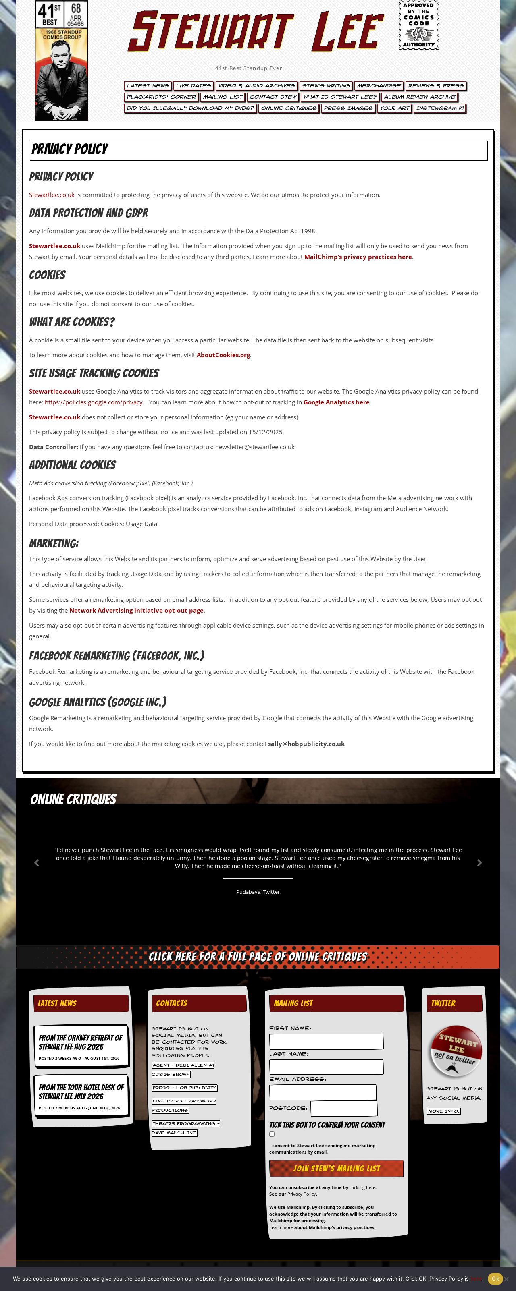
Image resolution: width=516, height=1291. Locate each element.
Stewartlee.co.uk (52, 195)
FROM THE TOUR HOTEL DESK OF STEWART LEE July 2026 (81, 1092)
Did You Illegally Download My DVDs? (190, 108)
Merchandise (379, 85)
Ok (495, 1278)
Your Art (394, 108)
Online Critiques (288, 108)
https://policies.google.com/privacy (94, 402)
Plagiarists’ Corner (161, 97)
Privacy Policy (301, 1194)
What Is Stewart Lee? (340, 97)
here (476, 1278)
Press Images (348, 108)
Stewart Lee (250, 42)
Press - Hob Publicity (184, 1088)
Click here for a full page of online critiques (258, 957)
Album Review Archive (419, 97)
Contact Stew (273, 97)
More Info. (444, 1111)
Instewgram (437, 108)
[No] (506, 1279)
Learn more (281, 1227)
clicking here (362, 1187)
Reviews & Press (436, 85)
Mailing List (222, 97)
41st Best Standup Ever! (249, 68)
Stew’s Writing (326, 85)
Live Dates (193, 85)
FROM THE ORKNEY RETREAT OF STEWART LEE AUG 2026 (80, 1042)
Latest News (148, 85)
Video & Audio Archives (256, 85)
